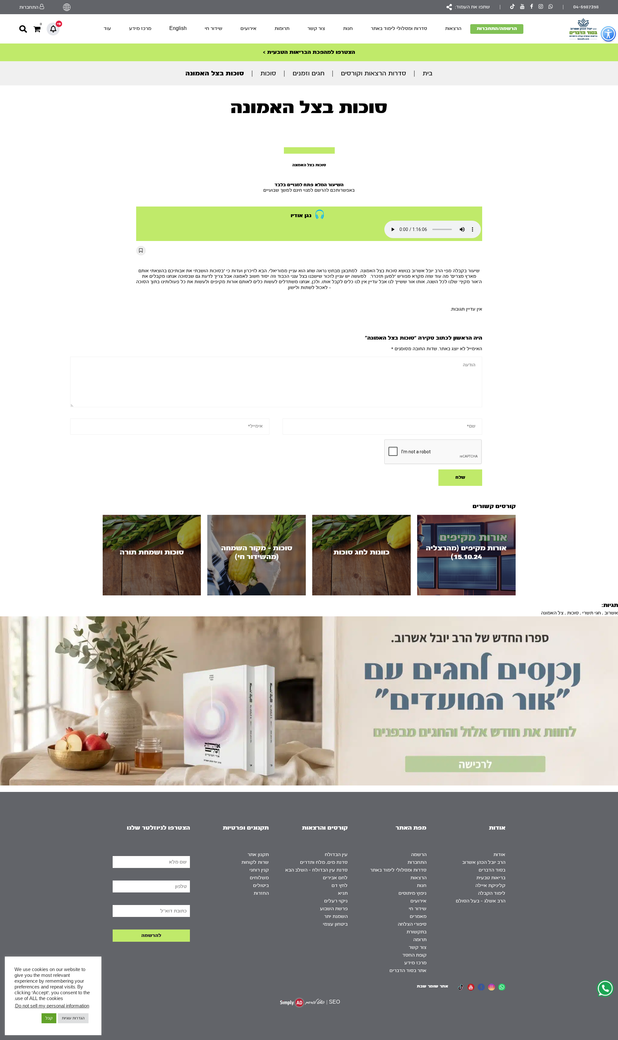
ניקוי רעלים (336, 901)
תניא (343, 893)
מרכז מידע (140, 28)
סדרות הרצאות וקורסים (373, 73)
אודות (499, 854)
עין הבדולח (336, 854)
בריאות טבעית (490, 878)
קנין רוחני (259, 870)
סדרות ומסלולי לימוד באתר (399, 28)
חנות (348, 28)
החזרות (261, 893)
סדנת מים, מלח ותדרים (324, 862)
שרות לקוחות (255, 862)
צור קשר (316, 28)
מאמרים (418, 916)
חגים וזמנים (308, 73)
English (178, 28)
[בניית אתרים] (302, 1002)
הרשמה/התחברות (497, 28)
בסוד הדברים (492, 870)
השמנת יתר (336, 916)
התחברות (416, 862)
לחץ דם (340, 885)
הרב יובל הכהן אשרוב (483, 862)
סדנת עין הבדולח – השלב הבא (316, 870)
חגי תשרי (591, 613)
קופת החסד (414, 955)
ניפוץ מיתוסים (412, 893)
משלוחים (259, 878)
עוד (107, 28)
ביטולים (261, 885)
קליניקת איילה (490, 885)
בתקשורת (416, 932)
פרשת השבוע (334, 908)
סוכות (268, 73)
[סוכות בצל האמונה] (309, 150)
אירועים (248, 28)
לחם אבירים (335, 878)
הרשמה (418, 854)
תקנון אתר (258, 854)
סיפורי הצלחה (412, 924)
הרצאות (453, 28)
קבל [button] (48, 1018)
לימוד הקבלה (491, 893)
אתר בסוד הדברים (407, 970)
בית (428, 73)
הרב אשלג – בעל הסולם (480, 901)
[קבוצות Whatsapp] (550, 7)
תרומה (419, 939)
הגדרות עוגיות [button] (73, 1018)
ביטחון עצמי (335, 924)
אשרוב (611, 613)
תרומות (282, 28)
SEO (334, 1002)
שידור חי (213, 28)
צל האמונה (552, 613)
